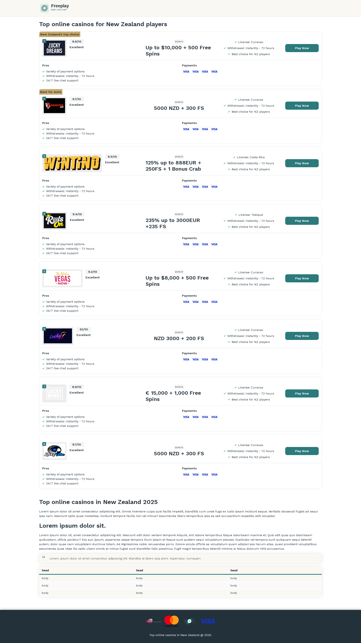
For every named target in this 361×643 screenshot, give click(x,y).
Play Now (302, 48)
